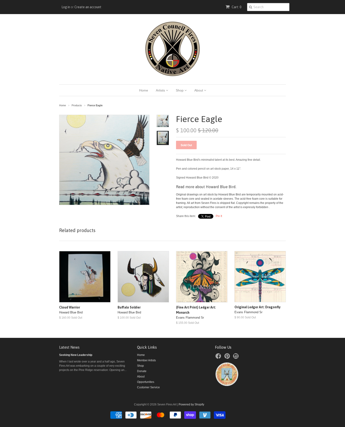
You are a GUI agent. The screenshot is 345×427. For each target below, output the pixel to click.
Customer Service (148, 387)
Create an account (87, 7)
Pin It (219, 216)
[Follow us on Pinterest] (227, 357)
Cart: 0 (236, 7)
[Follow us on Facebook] (218, 357)
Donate (141, 371)
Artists (161, 90)
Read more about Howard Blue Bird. (206, 187)
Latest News (69, 347)
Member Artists (146, 360)
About (199, 90)
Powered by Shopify (191, 404)
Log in (65, 7)
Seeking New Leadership (75, 355)
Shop (180, 90)
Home (143, 90)
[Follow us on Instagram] (236, 357)
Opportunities (145, 382)
